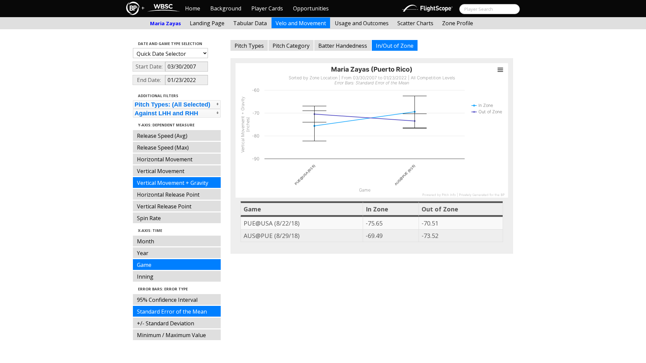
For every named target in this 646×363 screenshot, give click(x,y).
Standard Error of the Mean (172, 311)
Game (144, 265)
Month (145, 241)
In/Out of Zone (395, 45)
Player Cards (267, 8)
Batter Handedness (342, 45)
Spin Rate (149, 218)
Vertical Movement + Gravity (172, 183)
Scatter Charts (415, 23)
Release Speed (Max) (163, 147)
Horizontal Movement (164, 159)
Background (225, 8)
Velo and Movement (301, 23)
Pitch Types (249, 45)
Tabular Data (250, 23)
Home (192, 8)
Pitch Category (291, 45)
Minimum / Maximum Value (171, 335)
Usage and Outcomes (362, 23)
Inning (145, 276)
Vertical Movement (160, 171)
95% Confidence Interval (167, 300)
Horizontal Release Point (168, 194)
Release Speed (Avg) (162, 135)
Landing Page (207, 23)
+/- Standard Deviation (165, 323)
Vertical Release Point (164, 206)
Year (142, 253)
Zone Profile (457, 23)
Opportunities (311, 8)
